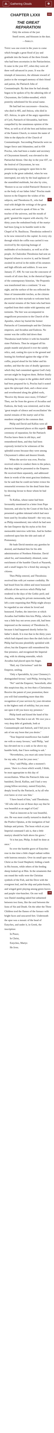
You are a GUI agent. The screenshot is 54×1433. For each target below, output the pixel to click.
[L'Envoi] (51, 716)
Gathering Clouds (21, 3)
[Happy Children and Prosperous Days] (3, 716)
